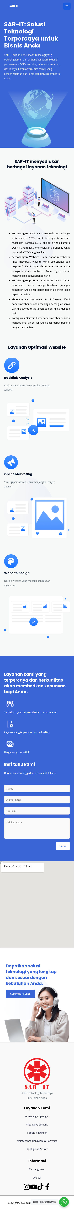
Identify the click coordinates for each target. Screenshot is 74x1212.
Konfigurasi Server (37, 1149)
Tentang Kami (37, 1169)
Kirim (63, 846)
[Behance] (47, 1186)
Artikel (37, 1177)
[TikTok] (40, 1186)
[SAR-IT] (13, 6)
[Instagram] (26, 1186)
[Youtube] (33, 1186)
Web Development (37, 1124)
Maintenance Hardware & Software (37, 1140)
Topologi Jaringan (37, 1132)
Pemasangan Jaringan (37, 1116)
